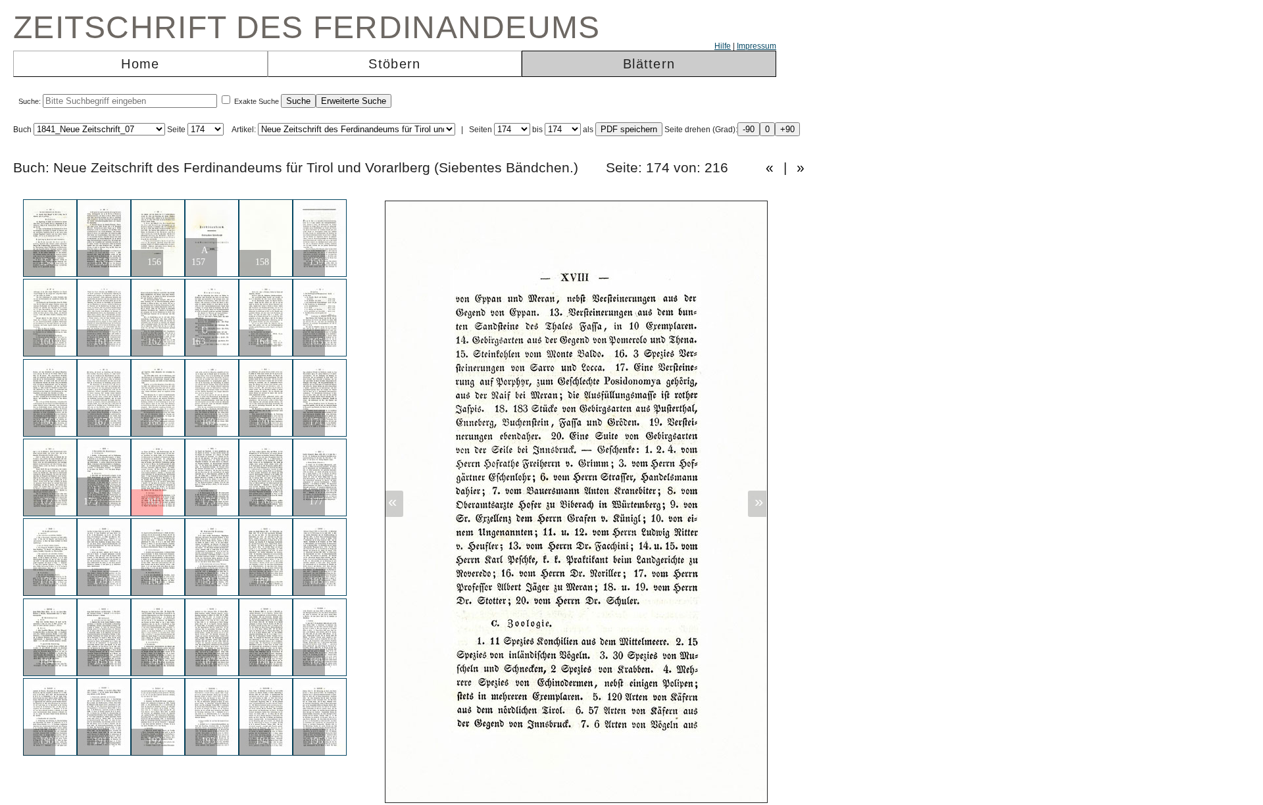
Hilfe (722, 46)
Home (140, 64)
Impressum (756, 46)
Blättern (649, 64)
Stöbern (394, 64)
